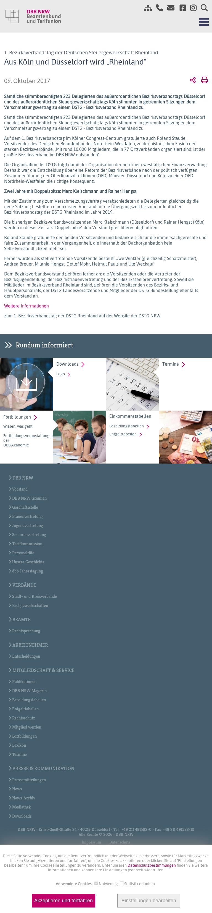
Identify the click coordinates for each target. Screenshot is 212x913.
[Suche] (202, 8)
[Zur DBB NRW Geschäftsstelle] (157, 8)
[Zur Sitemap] (146, 8)
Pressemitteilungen (29, 779)
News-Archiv (23, 797)
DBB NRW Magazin (29, 690)
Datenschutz (119, 842)
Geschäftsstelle (25, 507)
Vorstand (20, 489)
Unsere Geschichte (28, 561)
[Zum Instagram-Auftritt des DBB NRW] (191, 8)
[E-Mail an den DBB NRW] (169, 8)
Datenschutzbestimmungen (152, 865)
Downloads (67, 364)
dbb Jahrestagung (27, 571)
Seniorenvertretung (29, 534)
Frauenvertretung (27, 516)
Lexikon (19, 745)
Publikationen (24, 681)
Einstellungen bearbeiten (148, 900)
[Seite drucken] (203, 79)
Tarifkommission (27, 543)
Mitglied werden (26, 727)
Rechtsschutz (23, 718)
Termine (170, 364)
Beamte (21, 619)
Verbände (24, 585)
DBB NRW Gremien (29, 498)
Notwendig (108, 883)
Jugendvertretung (27, 525)
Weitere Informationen (26, 306)
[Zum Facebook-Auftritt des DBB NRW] (181, 8)
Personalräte (23, 552)
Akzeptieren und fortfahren (63, 900)
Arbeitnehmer (30, 645)
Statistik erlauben (139, 883)
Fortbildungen (17, 417)
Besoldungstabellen (126, 426)
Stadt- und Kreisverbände (34, 596)
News (17, 788)
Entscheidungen (26, 656)
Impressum (91, 842)
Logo (60, 373)
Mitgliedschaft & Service (43, 670)
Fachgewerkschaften (30, 605)
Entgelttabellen (123, 434)
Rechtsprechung (26, 630)
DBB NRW (22, 478)
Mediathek (21, 807)
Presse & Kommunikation (43, 768)
